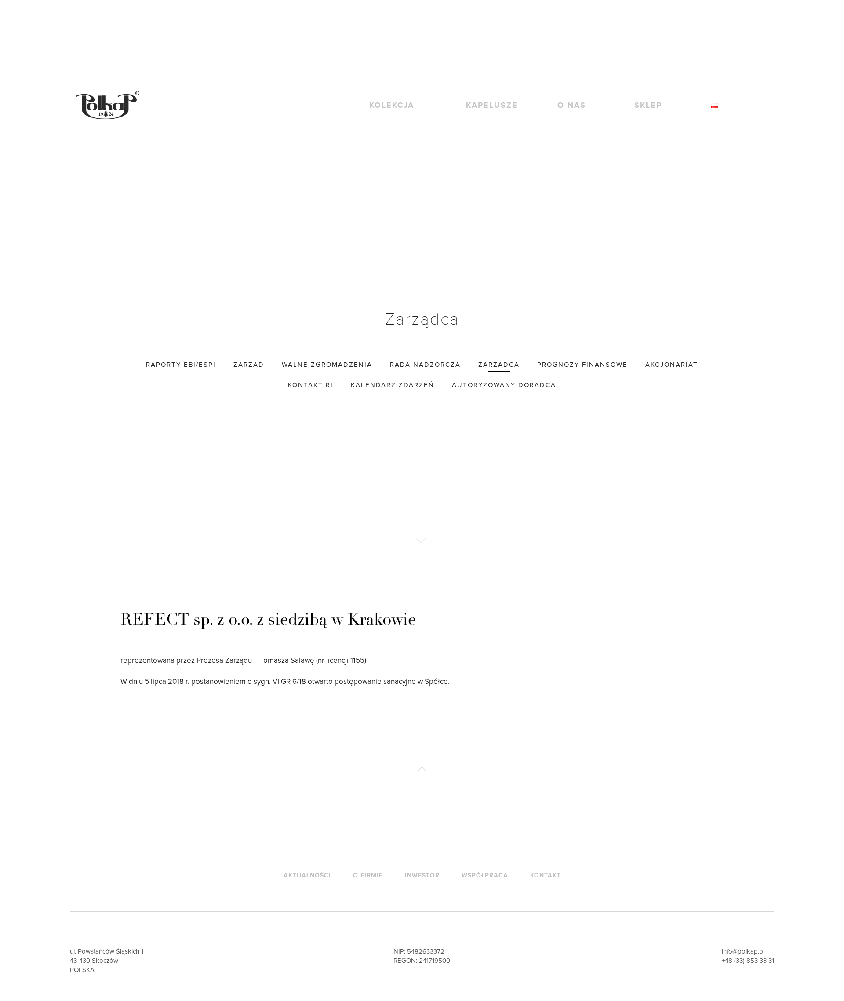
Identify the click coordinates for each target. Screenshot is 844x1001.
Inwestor (422, 876)
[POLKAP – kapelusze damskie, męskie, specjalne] (107, 104)
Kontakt (545, 876)
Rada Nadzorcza (425, 365)
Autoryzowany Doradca (504, 385)
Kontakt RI (310, 385)
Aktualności (307, 876)
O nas (571, 106)
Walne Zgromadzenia (327, 365)
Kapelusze (492, 106)
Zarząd (248, 365)
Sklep (648, 106)
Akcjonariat (671, 365)
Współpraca (485, 876)
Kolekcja (391, 106)
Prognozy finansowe (582, 365)
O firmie (368, 876)
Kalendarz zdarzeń (392, 385)
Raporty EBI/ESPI (181, 365)
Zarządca (499, 365)
